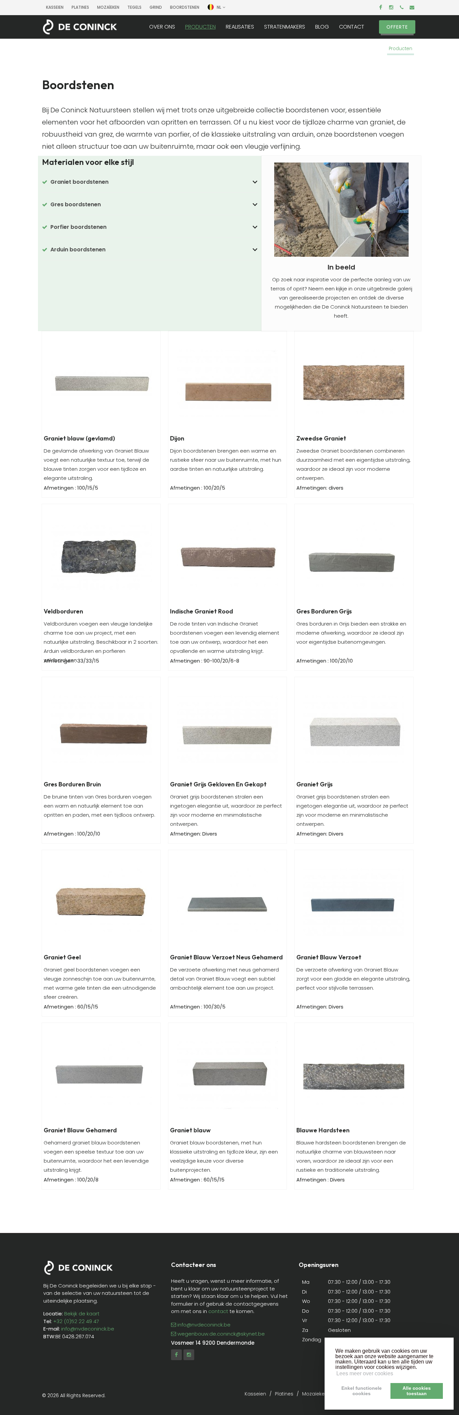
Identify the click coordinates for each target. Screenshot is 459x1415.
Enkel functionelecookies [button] (361, 1390)
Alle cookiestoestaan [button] (417, 1390)
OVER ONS (162, 27)
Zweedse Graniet (321, 438)
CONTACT (351, 27)
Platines (80, 7)
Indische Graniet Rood (201, 611)
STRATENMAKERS (284, 27)
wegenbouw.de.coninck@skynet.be (221, 1333)
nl (219, 7)
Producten (400, 48)
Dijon (177, 438)
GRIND (156, 7)
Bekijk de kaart (81, 1313)
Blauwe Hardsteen (322, 1130)
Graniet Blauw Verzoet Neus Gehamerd (226, 957)
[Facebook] (381, 7)
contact (218, 1311)
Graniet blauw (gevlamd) (79, 438)
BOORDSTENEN (184, 7)
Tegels (134, 7)
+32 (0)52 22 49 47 (76, 1321)
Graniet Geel (62, 957)
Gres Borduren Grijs (324, 611)
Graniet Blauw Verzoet (328, 957)
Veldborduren (63, 611)
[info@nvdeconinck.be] (412, 7)
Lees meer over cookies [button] (364, 1373)
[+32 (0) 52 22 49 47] (402, 7)
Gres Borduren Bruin (72, 784)
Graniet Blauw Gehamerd (80, 1130)
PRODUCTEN (200, 27)
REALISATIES (240, 27)
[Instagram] (391, 7)
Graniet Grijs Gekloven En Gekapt (218, 784)
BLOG (322, 27)
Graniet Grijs (314, 784)
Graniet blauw (190, 1130)
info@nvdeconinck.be (87, 1328)
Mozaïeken (108, 7)
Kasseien (55, 7)
